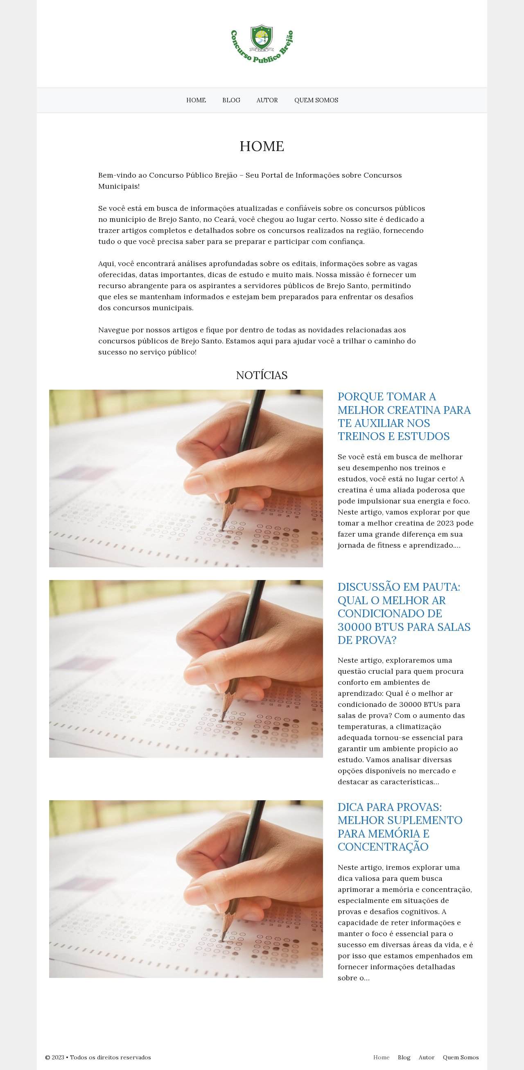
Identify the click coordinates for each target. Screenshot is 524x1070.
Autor (267, 100)
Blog (231, 100)
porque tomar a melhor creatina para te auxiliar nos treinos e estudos (404, 416)
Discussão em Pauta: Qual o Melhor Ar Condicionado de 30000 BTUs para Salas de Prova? (404, 613)
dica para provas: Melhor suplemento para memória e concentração (400, 826)
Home (196, 100)
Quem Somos (316, 100)
